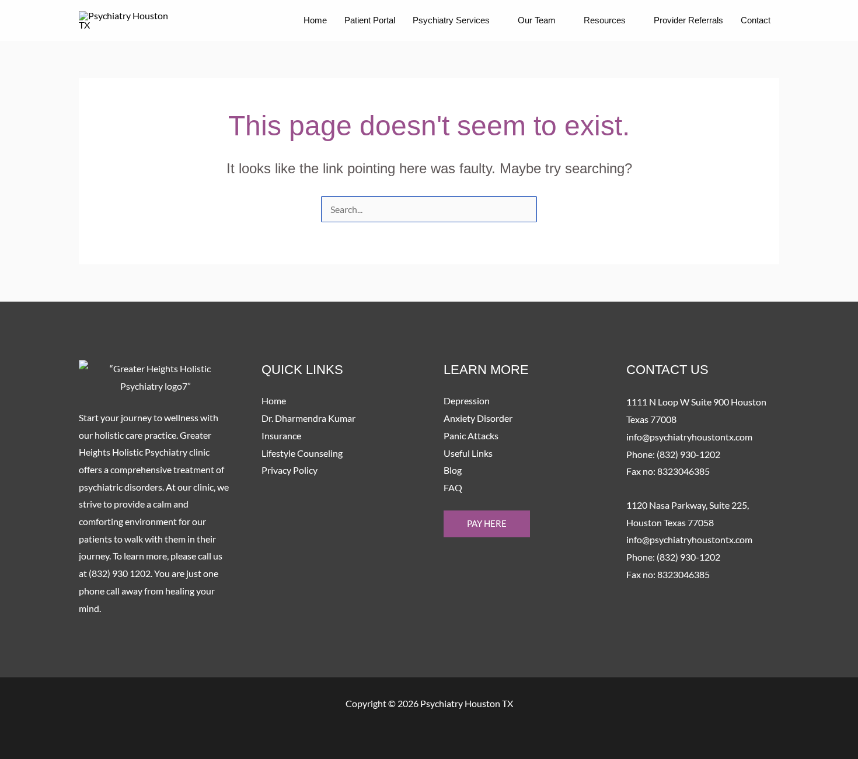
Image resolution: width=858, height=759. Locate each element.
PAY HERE (487, 523)
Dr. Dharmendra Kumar (308, 418)
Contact (755, 20)
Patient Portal (369, 20)
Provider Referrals (688, 20)
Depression (467, 400)
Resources (605, 20)
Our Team (537, 20)
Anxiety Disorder (478, 418)
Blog (453, 469)
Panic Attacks (471, 435)
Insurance (281, 435)
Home (315, 20)
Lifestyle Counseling (302, 453)
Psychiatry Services (451, 20)
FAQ (453, 487)
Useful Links (468, 453)
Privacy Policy (289, 469)
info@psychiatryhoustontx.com (689, 436)
